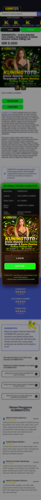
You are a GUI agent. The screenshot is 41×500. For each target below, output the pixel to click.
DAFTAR (20, 266)
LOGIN (20, 258)
